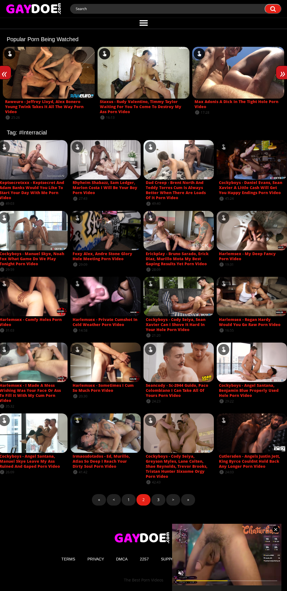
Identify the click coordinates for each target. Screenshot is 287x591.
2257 (144, 559)
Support (170, 559)
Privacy (95, 559)
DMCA (122, 559)
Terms (68, 559)
